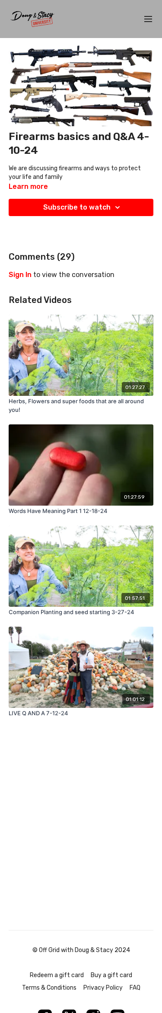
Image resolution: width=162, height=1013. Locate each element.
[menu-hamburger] (148, 19)
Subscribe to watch (77, 207)
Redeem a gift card (57, 975)
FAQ (135, 987)
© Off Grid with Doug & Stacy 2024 (81, 950)
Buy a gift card (111, 975)
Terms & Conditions (49, 987)
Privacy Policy (103, 987)
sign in (20, 275)
